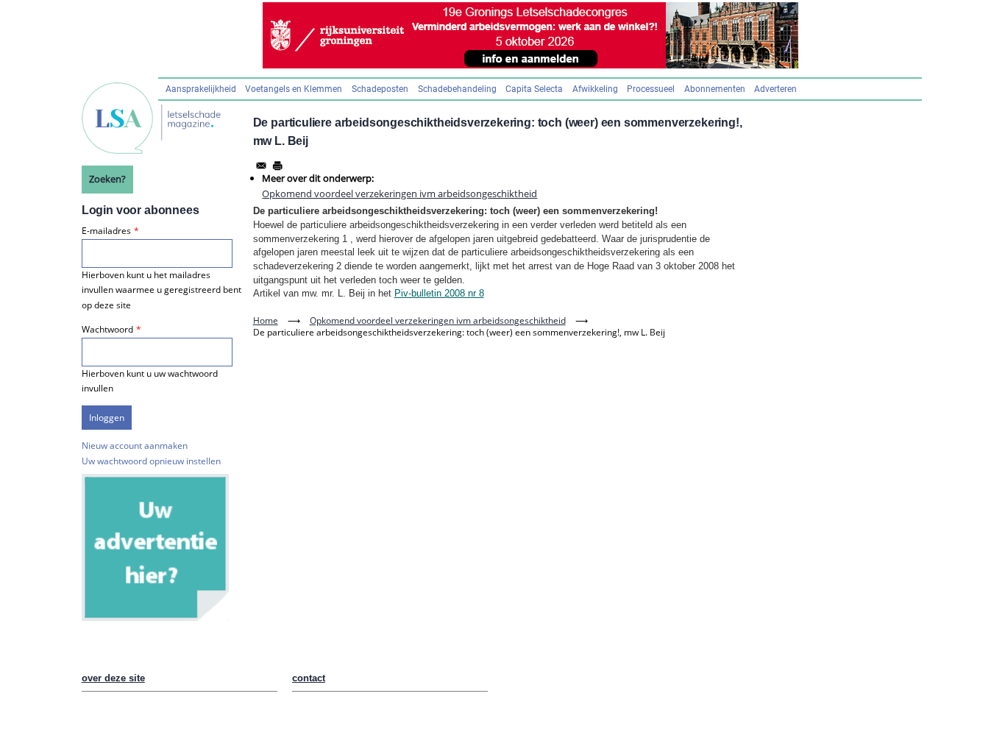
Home (265, 320)
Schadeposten (380, 89)
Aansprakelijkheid (201, 89)
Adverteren (775, 89)
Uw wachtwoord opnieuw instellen (151, 461)
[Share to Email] (261, 165)
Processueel (651, 89)
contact (308, 678)
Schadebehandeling (457, 89)
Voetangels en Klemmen (293, 89)
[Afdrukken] (277, 165)
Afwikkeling (595, 89)
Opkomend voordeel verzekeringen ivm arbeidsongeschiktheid (399, 193)
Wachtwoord (107, 329)
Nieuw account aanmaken (135, 445)
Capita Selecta (534, 89)
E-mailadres (106, 230)
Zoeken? (107, 178)
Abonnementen (714, 89)
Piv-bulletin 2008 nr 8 (439, 293)
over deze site (113, 678)
